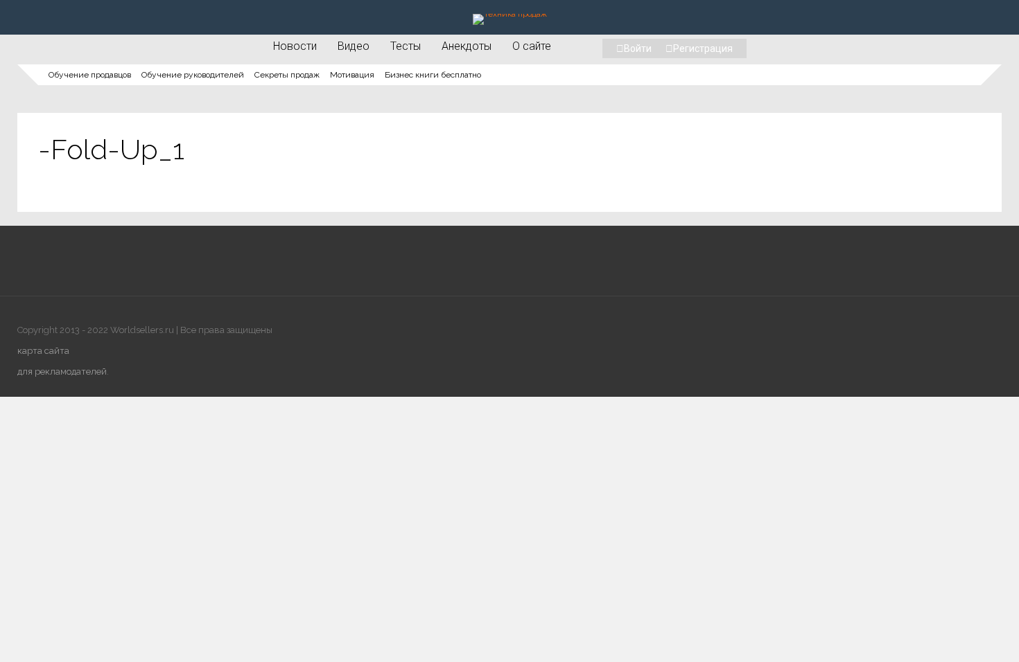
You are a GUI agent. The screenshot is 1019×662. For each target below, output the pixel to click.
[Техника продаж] (510, 14)
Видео (353, 45)
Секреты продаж (287, 75)
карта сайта (43, 351)
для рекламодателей (62, 371)
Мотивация (352, 75)
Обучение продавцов (90, 75)
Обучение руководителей (192, 75)
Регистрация (703, 48)
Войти (638, 48)
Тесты (405, 45)
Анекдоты (466, 45)
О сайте (531, 45)
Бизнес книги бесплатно (433, 75)
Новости (295, 45)
